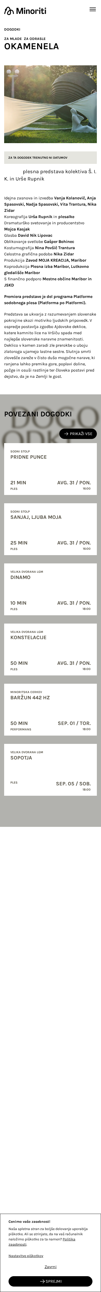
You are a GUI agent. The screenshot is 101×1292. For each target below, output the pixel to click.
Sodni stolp (20, 451)
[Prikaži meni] (93, 9)
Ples (14, 489)
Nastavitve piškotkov (26, 1256)
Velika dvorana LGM (26, 572)
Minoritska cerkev (26, 692)
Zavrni (51, 1266)
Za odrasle (35, 39)
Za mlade (13, 39)
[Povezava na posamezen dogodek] (50, 469)
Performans (20, 729)
